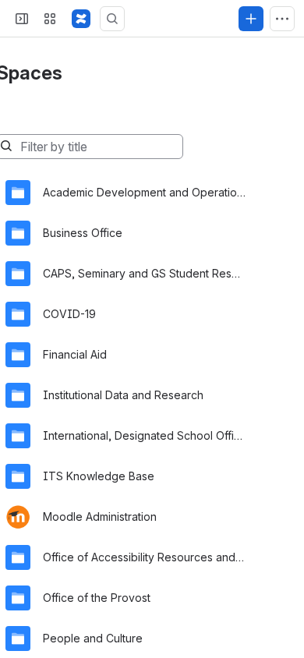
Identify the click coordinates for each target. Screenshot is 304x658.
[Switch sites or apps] (49, 18)
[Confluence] (81, 18)
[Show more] (282, 18)
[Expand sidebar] (21, 18)
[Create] (251, 18)
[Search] (112, 18)
